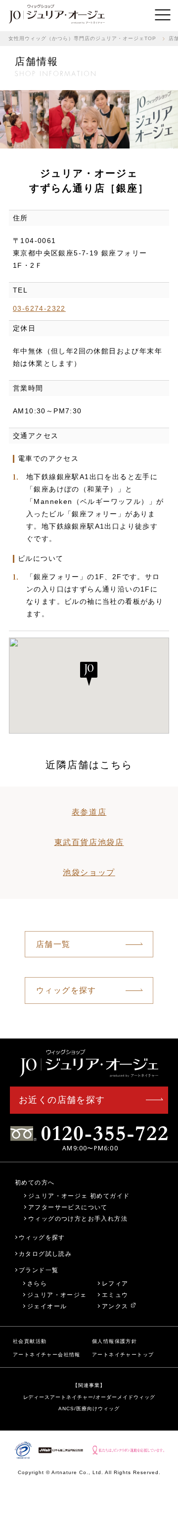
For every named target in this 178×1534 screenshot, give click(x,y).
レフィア (115, 1283)
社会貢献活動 (29, 1341)
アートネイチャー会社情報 (47, 1354)
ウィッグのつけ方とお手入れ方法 (78, 1218)
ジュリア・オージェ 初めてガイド (79, 1195)
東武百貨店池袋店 (89, 842)
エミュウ (115, 1294)
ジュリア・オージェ (57, 1294)
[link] (57, 15)
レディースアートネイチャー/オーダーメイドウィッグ (89, 1397)
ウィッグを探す (66, 990)
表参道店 (89, 812)
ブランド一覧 (38, 1270)
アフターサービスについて (68, 1207)
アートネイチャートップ (123, 1354)
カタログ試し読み (45, 1253)
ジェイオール (47, 1306)
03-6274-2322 (39, 308)
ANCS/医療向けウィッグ (88, 1408)
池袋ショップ (89, 872)
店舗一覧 (53, 944)
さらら (37, 1283)
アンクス (115, 1306)
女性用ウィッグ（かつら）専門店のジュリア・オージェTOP (82, 38)
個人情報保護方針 (114, 1341)
